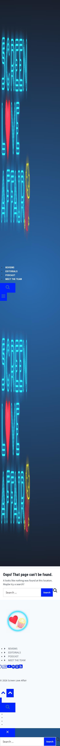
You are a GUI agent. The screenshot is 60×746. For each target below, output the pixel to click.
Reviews (9, 267)
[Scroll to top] (3, 694)
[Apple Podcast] (17, 667)
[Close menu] (1, 700)
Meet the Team (13, 279)
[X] (2, 667)
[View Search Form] (7, 288)
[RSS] (21, 667)
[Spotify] (13, 667)
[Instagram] (5, 667)
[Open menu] (3, 297)
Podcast (10, 275)
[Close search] (7, 732)
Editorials (11, 271)
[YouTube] (9, 667)
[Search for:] (22, 592)
